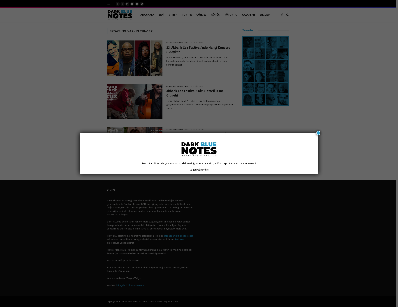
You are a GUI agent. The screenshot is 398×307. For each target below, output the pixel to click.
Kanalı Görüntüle (199, 169)
